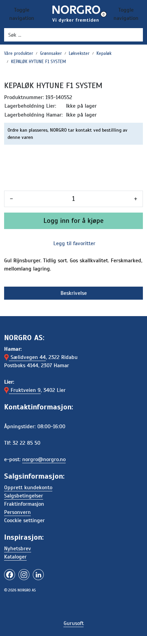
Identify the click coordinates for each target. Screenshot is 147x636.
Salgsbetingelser (23, 495)
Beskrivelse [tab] (74, 293)
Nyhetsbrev (17, 548)
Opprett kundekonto (28, 487)
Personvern (17, 512)
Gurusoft (74, 623)
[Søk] (139, 35)
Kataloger (15, 556)
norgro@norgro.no (44, 459)
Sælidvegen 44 (27, 357)
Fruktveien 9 (25, 390)
